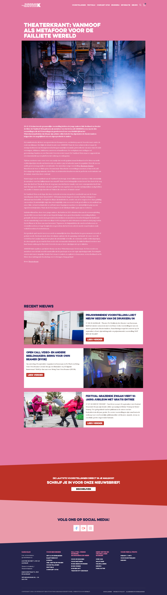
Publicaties (100, 568)
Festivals (91, 5)
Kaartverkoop (52, 558)
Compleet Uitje (52, 569)
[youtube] (83, 528)
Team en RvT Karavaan (79, 570)
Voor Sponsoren (77, 559)
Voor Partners (77, 561)
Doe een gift (76, 568)
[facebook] (76, 528)
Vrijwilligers (101, 564)
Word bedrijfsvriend (79, 564)
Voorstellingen (79, 5)
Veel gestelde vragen (54, 562)
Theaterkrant (33, 261)
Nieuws (135, 5)
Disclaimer (107, 591)
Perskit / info (126, 555)
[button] (144, 5)
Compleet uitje (103, 5)
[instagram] (90, 528)
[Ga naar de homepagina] (31, 5)
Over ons (99, 559)
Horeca (49, 560)
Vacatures (100, 561)
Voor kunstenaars (128, 558)
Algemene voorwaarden (135, 591)
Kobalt (87, 591)
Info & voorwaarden (54, 555)
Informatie (125, 5)
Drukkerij (115, 5)
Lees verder (94, 339)
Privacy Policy (119, 591)
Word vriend (76, 566)
